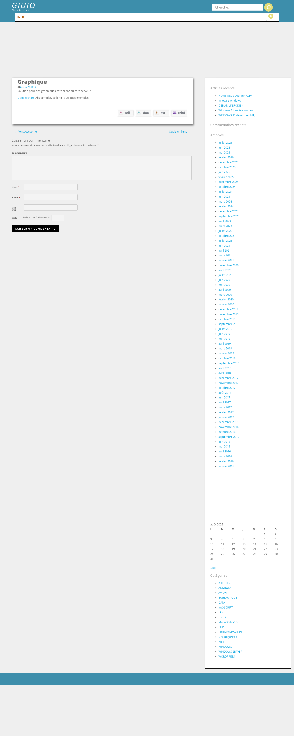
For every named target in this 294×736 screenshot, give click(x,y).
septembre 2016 (228, 437)
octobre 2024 (226, 187)
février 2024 (226, 206)
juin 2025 (224, 172)
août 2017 (224, 393)
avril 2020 (224, 290)
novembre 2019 (228, 314)
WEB (221, 642)
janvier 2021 (226, 260)
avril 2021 (224, 250)
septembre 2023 (228, 216)
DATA (221, 602)
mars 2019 (225, 348)
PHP (221, 627)
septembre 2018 (228, 363)
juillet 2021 (225, 241)
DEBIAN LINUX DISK (230, 105)
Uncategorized (227, 637)
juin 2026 (224, 147)
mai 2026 (224, 152)
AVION (222, 593)
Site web (14, 208)
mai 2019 (224, 339)
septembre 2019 (228, 324)
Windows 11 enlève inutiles (235, 110)
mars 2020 (225, 295)
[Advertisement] (151, 52)
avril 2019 (224, 344)
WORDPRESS (226, 656)
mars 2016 (225, 456)
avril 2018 (224, 373)
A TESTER (224, 583)
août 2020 (224, 270)
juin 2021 (224, 245)
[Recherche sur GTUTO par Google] (270, 16)
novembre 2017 (228, 383)
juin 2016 (224, 442)
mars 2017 (225, 407)
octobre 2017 (226, 388)
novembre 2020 (228, 265)
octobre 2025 (226, 167)
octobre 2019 (226, 319)
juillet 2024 (225, 192)
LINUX (222, 617)
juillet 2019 (225, 329)
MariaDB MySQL (228, 622)
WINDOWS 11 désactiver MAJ (236, 115)
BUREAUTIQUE (227, 597)
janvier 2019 (226, 353)
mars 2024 (225, 201)
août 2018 (224, 368)
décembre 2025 (228, 162)
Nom (15, 187)
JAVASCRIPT (225, 607)
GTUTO (23, 5)
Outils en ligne (180, 131)
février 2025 (226, 177)
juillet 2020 (225, 275)
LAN (221, 612)
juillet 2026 (225, 143)
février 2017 (226, 412)
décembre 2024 (228, 182)
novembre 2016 (228, 427)
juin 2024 (224, 196)
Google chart (26, 98)
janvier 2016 (226, 466)
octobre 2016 (226, 432)
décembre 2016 (228, 422)
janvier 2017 (226, 417)
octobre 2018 (226, 358)
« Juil (213, 568)
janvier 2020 (226, 304)
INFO (20, 17)
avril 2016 (224, 451)
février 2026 (226, 157)
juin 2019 (224, 334)
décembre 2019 (228, 309)
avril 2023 (224, 221)
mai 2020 (224, 285)
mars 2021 (225, 255)
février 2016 (226, 461)
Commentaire (17, 152)
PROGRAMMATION (230, 632)
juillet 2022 (225, 231)
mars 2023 (225, 226)
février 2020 (226, 299)
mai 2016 (224, 446)
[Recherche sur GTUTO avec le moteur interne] (268, 7)
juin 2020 (224, 280)
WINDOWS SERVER (230, 651)
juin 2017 (224, 397)
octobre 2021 (226, 236)
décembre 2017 (228, 378)
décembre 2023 (228, 211)
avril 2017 (224, 402)
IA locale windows (229, 100)
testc (14, 217)
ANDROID (224, 588)
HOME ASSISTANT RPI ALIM (235, 96)
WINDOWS (225, 647)
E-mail (16, 197)
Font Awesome (25, 131)
